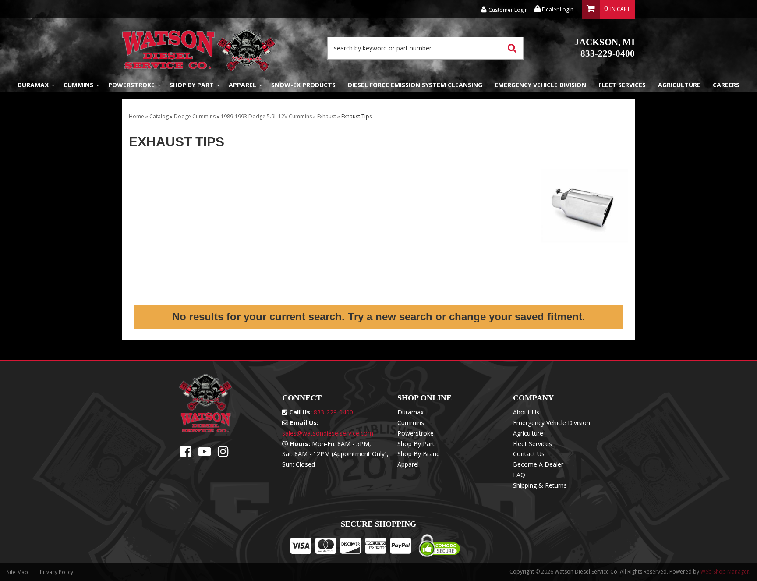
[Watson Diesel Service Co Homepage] (199, 48)
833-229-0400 (604, 48)
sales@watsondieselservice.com (327, 433)
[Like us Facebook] (185, 454)
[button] (425, 48)
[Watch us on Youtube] (205, 454)
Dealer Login (557, 9)
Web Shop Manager (724, 571)
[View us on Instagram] (223, 454)
